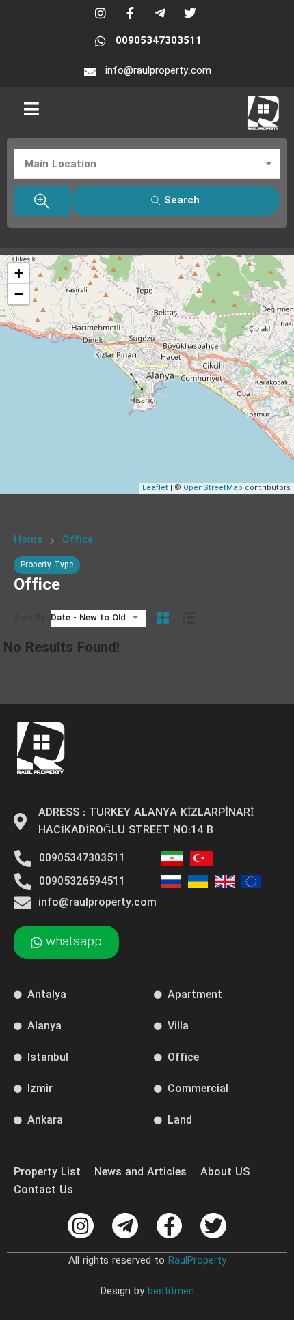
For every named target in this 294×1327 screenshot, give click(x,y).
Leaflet (155, 488)
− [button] (18, 293)
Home (28, 540)
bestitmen (171, 1291)
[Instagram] (81, 1226)
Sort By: (30, 618)
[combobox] (147, 164)
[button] (31, 109)
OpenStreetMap (213, 488)
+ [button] (18, 273)
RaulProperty (197, 1261)
